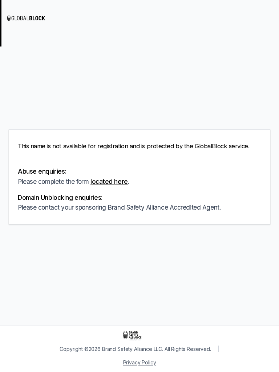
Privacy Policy (139, 362)
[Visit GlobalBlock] (36, 18)
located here (109, 181)
